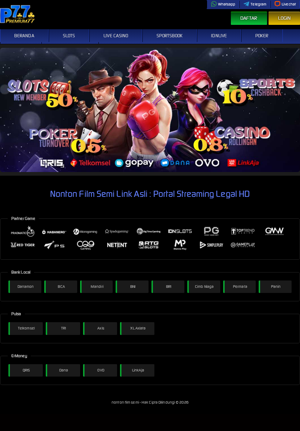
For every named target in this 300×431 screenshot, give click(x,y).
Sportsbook (170, 35)
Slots (69, 35)
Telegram (258, 4)
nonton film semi (126, 402)
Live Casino (116, 35)
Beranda (24, 35)
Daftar (249, 18)
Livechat (289, 4)
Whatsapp (227, 4)
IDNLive (219, 35)
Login (284, 18)
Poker (262, 35)
